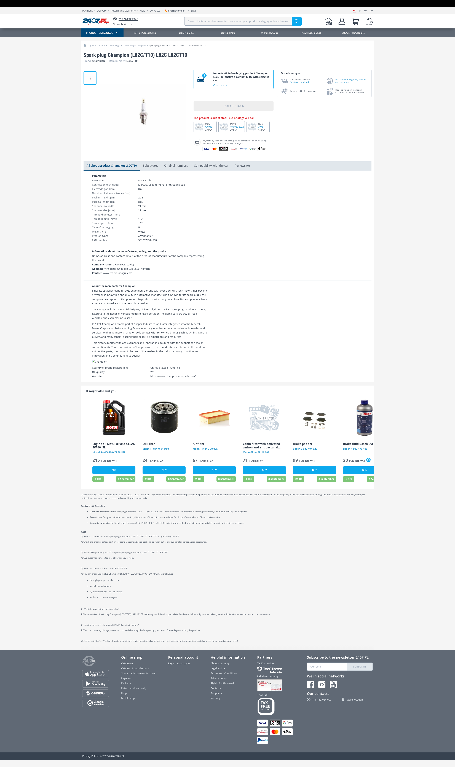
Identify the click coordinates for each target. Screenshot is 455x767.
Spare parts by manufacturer (138, 673)
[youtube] (333, 684)
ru (365, 10)
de (371, 10)
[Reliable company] (276, 685)
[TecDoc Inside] (276, 669)
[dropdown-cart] (355, 21)
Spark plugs (114, 45)
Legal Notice (218, 668)
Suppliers (216, 693)
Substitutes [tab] (150, 166)
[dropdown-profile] (342, 21)
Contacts (155, 10)
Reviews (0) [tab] (242, 166)
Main (120, 24)
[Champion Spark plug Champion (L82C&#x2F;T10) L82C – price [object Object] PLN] (90, 78)
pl (360, 10)
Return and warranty (123, 10)
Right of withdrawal (222, 683)
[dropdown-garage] (328, 21)
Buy (114, 470)
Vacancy (215, 698)
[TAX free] (276, 706)
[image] (113, 417)
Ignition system (97, 45)
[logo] (95, 21)
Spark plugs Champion (134, 45)
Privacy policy (219, 678)
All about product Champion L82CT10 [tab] (112, 166)
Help (142, 10)
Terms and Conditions (224, 673)
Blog (193, 10)
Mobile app (128, 698)
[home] (85, 45)
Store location (355, 699)
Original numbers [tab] (176, 166)
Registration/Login (179, 663)
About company (220, 663)
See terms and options (301, 82)
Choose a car (221, 85)
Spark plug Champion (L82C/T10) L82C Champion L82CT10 (178, 45)
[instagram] (321, 684)
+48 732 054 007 (321, 699)
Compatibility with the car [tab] (211, 166)
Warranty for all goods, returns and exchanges (350, 81)
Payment (87, 10)
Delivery (101, 10)
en (354, 10)
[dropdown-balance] (369, 21)
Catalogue (127, 663)
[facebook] (310, 684)
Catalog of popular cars (135, 668)
